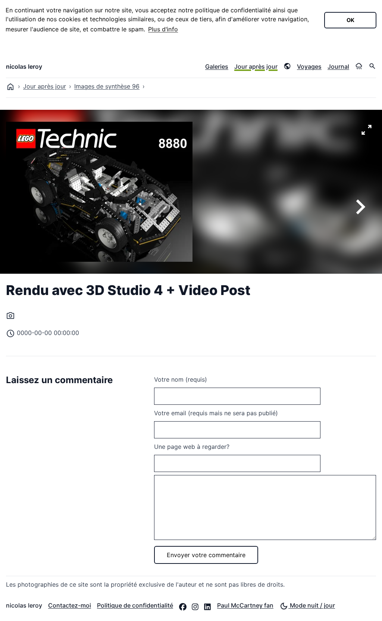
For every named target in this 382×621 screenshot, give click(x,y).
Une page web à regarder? (191, 446)
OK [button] (350, 20)
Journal (338, 66)
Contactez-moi (69, 605)
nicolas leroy (24, 66)
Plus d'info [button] (163, 29)
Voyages (309, 66)
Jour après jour (256, 66)
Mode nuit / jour (311, 605)
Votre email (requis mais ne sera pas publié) (216, 413)
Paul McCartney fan (245, 605)
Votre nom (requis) (180, 379)
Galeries (216, 66)
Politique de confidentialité (135, 605)
